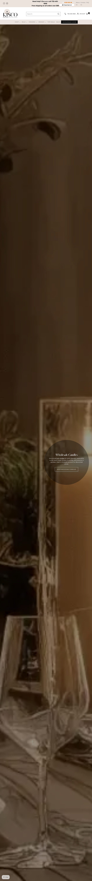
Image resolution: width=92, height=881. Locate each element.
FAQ (87, 2)
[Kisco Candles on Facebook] (4, 3)
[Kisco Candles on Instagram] (7, 3)
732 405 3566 (71, 14)
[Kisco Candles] (10, 13)
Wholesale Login (69, 22)
